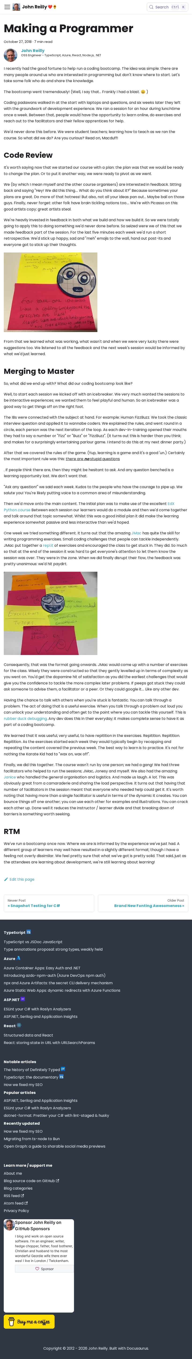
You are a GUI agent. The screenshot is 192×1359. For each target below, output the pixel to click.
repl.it (48, 545)
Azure (9, 958)
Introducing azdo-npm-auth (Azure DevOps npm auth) (55, 975)
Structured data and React (28, 1035)
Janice (10, 777)
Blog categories (18, 1188)
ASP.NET (12, 999)
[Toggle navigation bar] (7, 7)
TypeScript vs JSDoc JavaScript (33, 942)
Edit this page (22, 879)
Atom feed (13, 1203)
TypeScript (15, 932)
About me (13, 1173)
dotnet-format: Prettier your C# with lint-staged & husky (56, 1115)
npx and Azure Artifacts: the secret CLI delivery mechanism (58, 983)
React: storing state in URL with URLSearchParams (49, 1042)
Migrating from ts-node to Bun (32, 1139)
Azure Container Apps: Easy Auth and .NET (42, 968)
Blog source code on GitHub (29, 1181)
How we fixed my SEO (23, 1084)
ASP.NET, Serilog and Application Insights (41, 1016)
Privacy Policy (16, 1210)
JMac (136, 533)
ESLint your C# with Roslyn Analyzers (37, 1009)
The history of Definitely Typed (32, 1069)
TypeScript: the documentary (31, 1077)
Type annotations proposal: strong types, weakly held (53, 949)
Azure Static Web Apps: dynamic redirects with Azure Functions (62, 990)
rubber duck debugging (25, 718)
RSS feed (12, 1195)
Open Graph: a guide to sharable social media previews (54, 1146)
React (10, 1026)
